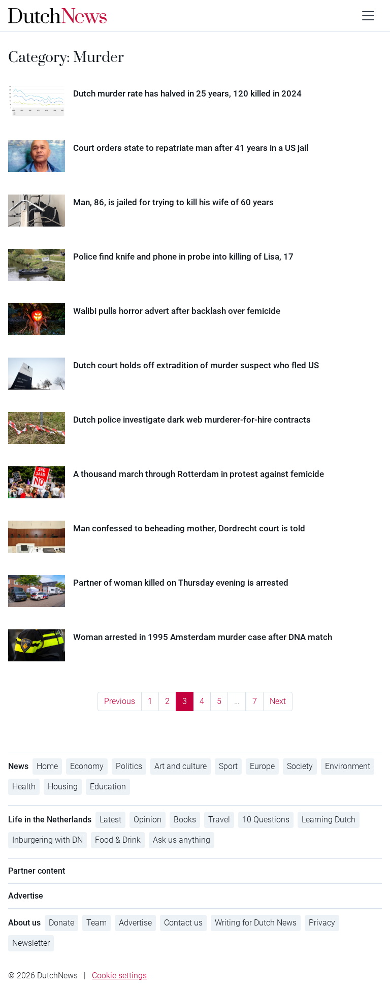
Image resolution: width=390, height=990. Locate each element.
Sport (228, 766)
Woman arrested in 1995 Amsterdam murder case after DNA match (202, 637)
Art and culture (180, 766)
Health (24, 786)
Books (185, 819)
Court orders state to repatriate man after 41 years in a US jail (190, 148)
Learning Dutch (328, 819)
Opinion (147, 819)
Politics (129, 766)
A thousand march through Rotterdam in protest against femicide (198, 474)
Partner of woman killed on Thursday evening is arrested (180, 583)
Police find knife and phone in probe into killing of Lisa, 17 (183, 256)
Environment (347, 766)
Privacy (322, 923)
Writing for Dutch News (256, 923)
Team (96, 923)
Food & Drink (118, 840)
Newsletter (31, 943)
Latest (110, 819)
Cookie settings (119, 975)
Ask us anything (181, 840)
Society (300, 766)
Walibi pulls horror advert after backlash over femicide (176, 311)
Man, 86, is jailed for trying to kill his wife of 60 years (173, 202)
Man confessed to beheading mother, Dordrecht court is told (189, 528)
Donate (61, 923)
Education (108, 786)
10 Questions (265, 819)
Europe (262, 766)
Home (47, 766)
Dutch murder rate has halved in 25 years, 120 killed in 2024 (187, 93)
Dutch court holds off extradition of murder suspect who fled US (196, 365)
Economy (87, 766)
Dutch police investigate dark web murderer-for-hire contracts (192, 419)
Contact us (183, 923)
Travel (219, 819)
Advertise (135, 923)
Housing (63, 786)
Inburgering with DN (47, 840)
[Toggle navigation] (368, 15)
